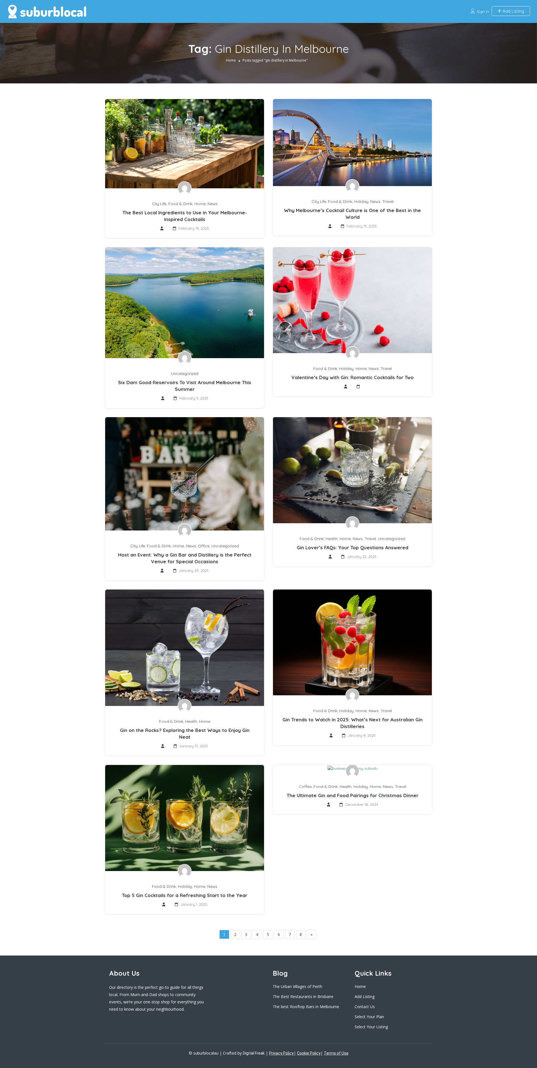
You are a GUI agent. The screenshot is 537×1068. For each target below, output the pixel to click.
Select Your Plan (369, 1016)
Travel (388, 201)
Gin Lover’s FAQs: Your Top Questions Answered (352, 547)
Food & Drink (180, 203)
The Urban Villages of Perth (297, 986)
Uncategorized (184, 373)
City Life (159, 203)
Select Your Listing (371, 1026)
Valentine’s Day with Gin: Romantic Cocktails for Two (352, 377)
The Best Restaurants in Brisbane (303, 996)
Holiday (361, 201)
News (213, 203)
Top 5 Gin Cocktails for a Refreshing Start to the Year (184, 895)
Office (203, 545)
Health (332, 538)
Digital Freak (254, 1053)
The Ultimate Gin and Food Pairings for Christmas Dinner (352, 795)
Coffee (305, 786)
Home (231, 60)
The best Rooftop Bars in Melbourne (306, 1006)
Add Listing (512, 11)
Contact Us (365, 1006)
